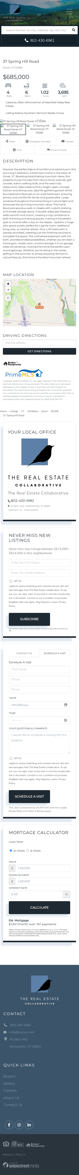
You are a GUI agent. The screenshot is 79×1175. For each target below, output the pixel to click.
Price (12, 861)
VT (22, 411)
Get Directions (39, 351)
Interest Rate (18, 888)
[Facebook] (9, 1125)
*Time (12, 713)
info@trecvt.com (21, 1032)
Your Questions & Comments (28, 728)
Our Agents (31, 510)
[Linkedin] (29, 1125)
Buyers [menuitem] (9, 1076)
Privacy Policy (15, 811)
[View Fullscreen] (8, 298)
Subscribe (29, 619)
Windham (32, 411)
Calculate (39, 907)
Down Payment (19, 875)
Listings (14, 411)
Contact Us (15, 510)
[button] (73, 30)
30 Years (19, 850)
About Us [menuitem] (11, 1098)
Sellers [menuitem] (9, 1083)
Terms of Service (36, 811)
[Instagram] (19, 1125)
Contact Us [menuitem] (12, 1105)
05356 (54, 411)
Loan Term (16, 842)
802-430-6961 (41, 40)
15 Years (35, 850)
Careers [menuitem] (10, 1090)
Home (3, 411)
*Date (12, 698)
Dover (44, 411)
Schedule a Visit (55, 653)
